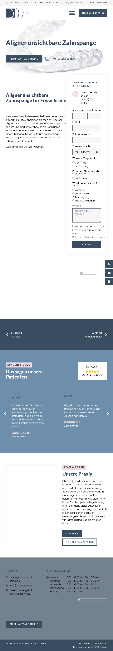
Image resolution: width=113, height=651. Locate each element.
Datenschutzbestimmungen (88, 237)
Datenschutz (100, 643)
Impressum (85, 643)
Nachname (93, 110)
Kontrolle (80, 190)
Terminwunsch (81, 146)
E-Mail (76, 122)
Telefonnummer (81, 134)
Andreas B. (21, 433)
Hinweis (76, 206)
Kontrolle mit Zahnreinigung (80, 195)
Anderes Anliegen (85, 200)
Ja (76, 178)
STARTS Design (99, 647)
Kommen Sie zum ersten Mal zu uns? (86, 172)
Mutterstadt (71, 426)
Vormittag (81, 162)
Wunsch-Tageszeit (83, 158)
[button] (72, 13)
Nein (84, 178)
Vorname (77, 110)
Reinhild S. (73, 422)
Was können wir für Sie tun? (85, 184)
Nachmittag (82, 166)
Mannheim (18, 436)
